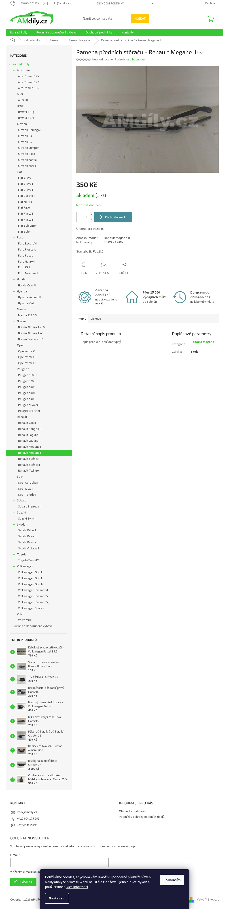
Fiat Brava (24, 178)
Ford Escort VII (27, 243)
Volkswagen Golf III (30, 578)
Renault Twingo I (29, 470)
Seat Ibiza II (25, 489)
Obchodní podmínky (110, 4)
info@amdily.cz (27, 812)
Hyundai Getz (27, 303)
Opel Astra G (26, 351)
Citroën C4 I (25, 136)
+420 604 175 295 (28, 818)
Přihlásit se (23, 882)
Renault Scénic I (28, 459)
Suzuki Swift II (27, 518)
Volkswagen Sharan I (31, 608)
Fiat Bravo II (26, 190)
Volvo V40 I (25, 620)
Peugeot (23, 369)
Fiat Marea (25, 202)
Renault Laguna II (29, 441)
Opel (20, 345)
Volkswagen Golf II (30, 572)
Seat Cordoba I (28, 482)
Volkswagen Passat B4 (33, 590)
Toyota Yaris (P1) (29, 560)
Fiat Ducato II (26, 196)
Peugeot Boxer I (29, 405)
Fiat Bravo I (25, 184)
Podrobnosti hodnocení (130, 60)
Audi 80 (23, 100)
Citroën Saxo (26, 154)
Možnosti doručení (88, 205)
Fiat (19, 172)
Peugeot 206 (26, 381)
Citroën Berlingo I (29, 130)
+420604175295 (27, 825)
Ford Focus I (26, 255)
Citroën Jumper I (29, 148)
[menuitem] (19, 32)
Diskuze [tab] (96, 319)
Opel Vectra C (27, 363)
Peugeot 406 (26, 399)
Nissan (21, 321)
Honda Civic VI (27, 285)
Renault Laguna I (29, 435)
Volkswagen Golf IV (30, 584)
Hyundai (22, 291)
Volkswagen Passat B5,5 (34, 602)
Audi (20, 94)
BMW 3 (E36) (26, 112)
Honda (21, 279)
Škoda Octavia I (28, 548)
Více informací (77, 886)
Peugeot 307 (26, 393)
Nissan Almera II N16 (31, 327)
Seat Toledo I (27, 495)
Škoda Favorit (27, 536)
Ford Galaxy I (26, 261)
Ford (20, 237)
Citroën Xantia (27, 160)
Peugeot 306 (26, 387)
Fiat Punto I (25, 213)
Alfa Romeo (24, 70)
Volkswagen (25, 566)
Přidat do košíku (116, 217)
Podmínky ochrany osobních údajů (141, 817)
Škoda (21, 524)
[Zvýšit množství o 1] (92, 214)
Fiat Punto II (26, 219)
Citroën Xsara (27, 166)
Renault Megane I (29, 447)
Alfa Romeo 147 (28, 82)
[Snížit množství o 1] (92, 219)
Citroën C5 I (25, 142)
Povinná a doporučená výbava (33, 626)
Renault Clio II (27, 423)
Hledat (140, 18)
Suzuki (21, 512)
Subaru (21, 500)
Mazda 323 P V (27, 315)
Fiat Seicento (27, 226)
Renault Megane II (30, 453)
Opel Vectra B (27, 357)
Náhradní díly (21, 64)
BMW (20, 106)
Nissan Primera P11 (31, 339)
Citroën (22, 124)
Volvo (20, 614)
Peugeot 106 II (27, 375)
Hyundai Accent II (29, 297)
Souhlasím (172, 880)
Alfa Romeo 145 (28, 76)
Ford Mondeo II (28, 273)
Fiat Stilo (24, 232)
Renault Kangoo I (29, 429)
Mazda (21, 309)
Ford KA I (24, 267)
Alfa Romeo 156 (28, 88)
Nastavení (57, 898)
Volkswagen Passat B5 (33, 596)
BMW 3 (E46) (26, 118)
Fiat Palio (24, 207)
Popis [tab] (82, 319)
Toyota (22, 554)
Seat (20, 476)
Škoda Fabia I (27, 530)
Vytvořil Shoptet (208, 900)
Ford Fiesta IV (27, 249)
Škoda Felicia (27, 542)
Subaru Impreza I (29, 506)
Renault (22, 417)
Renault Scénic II (29, 465)
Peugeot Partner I (30, 411)
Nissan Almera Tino (31, 333)
